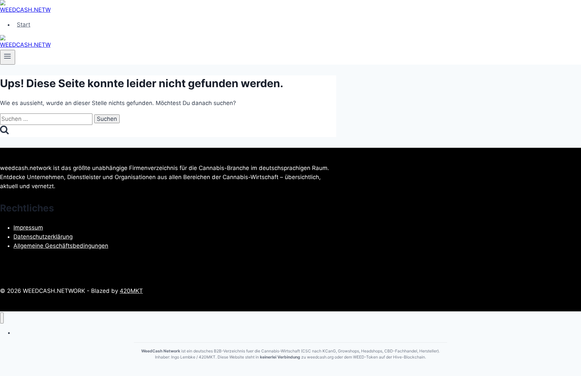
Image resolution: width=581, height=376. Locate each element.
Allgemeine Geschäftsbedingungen (60, 245)
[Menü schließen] (2, 317)
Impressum (28, 227)
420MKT (131, 290)
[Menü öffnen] (7, 57)
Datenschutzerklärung (43, 236)
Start (23, 24)
